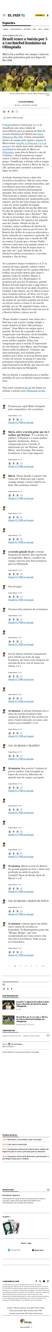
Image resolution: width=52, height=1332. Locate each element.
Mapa (25, 1310)
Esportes (8, 23)
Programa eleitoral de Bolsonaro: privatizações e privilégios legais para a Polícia (25, 1157)
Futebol (5, 29)
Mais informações (7, 1046)
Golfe (40, 29)
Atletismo (27, 29)
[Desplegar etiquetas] (48, 1035)
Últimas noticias (9, 1135)
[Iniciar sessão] (48, 15)
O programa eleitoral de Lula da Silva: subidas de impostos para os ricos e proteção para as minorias (25, 1150)
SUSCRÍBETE (40, 15)
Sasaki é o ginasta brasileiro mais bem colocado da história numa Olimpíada (32, 1004)
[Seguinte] (41, 966)
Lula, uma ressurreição (17, 1144)
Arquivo (6, 1217)
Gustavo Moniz (26, 102)
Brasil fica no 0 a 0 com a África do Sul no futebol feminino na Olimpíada (32, 1019)
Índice (30, 1313)
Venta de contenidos (20, 1308)
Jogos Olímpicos (16, 29)
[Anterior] (10, 966)
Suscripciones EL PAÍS (35, 1310)
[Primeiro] (8, 966)
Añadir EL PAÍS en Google (14, 118)
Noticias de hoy (38, 1313)
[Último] (44, 966)
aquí (37, 1052)
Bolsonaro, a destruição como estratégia (24, 1139)
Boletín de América (11, 1195)
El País (18, 1009)
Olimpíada (8, 152)
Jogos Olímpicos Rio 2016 (12, 36)
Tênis (34, 29)
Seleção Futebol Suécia (31, 1036)
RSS (26, 1313)
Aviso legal (30, 1308)
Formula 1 (47, 29)
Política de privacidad (16, 1310)
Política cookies (39, 1308)
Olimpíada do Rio (35, 390)
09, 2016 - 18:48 (29, 105)
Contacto (10, 1308)
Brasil (8, 124)
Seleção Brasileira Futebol (11, 1036)
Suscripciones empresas (17, 1313)
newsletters (8, 1190)
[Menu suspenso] (4, 15)
